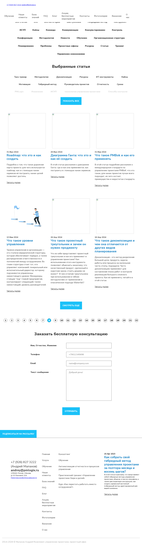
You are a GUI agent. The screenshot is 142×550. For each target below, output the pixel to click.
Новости (65, 38)
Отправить (71, 411)
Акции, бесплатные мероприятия (68, 16)
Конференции (25, 38)
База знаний (35, 16)
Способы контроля (117, 91)
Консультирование (95, 30)
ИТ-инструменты (105, 77)
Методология (46, 38)
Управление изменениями (71, 54)
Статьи (104, 46)
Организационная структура (109, 38)
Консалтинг (64, 454)
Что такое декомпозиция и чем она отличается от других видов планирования (115, 246)
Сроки (120, 84)
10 (61, 320)
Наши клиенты (23, 16)
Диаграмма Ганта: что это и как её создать (71, 157)
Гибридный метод (47, 84)
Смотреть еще (71, 305)
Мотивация (24, 84)
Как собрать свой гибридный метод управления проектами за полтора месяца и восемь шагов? (121, 464)
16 (99, 320)
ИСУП (23, 30)
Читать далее (13, 182)
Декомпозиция (64, 77)
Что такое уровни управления (20, 242)
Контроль (117, 30)
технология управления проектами (82, 91)
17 (105, 320)
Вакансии (116, 16)
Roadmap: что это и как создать (24, 157)
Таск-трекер (20, 77)
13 (80, 320)
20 (124, 320)
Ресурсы (89, 46)
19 (118, 320)
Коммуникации (70, 30)
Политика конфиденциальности (24, 478)
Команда (50, 30)
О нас (127, 16)
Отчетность (103, 84)
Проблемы (46, 46)
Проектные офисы (68, 46)
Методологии (41, 77)
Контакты (85, 16)
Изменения (37, 91)
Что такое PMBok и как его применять (114, 157)
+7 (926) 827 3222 (14, 5)
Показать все (71, 101)
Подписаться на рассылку (18, 434)
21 (130, 320)
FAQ (46, 16)
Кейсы (35, 30)
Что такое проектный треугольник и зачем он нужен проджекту (68, 244)
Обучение (9, 16)
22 (136, 320)
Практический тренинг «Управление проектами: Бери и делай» (77, 477)
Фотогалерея (100, 16)
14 (86, 320)
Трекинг (119, 46)
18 (111, 320)
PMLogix (19, 91)
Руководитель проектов (76, 84)
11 (68, 320)
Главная (46, 454)
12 (74, 320)
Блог (54, 16)
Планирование (26, 46)
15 (93, 320)
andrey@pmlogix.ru (29, 5)
